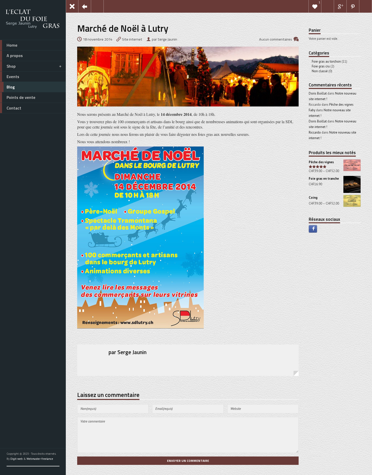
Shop (11, 66)
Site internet (132, 39)
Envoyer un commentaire (188, 460)
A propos (15, 55)
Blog (11, 87)
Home (12, 45)
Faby (312, 110)
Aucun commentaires (275, 39)
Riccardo (315, 132)
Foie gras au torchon (326, 61)
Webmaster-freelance (40, 459)
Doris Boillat (318, 93)
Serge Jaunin (132, 352)
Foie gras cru (321, 66)
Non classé (320, 71)
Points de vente (21, 97)
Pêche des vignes (341, 104)
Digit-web (16, 459)
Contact (14, 108)
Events (13, 77)
